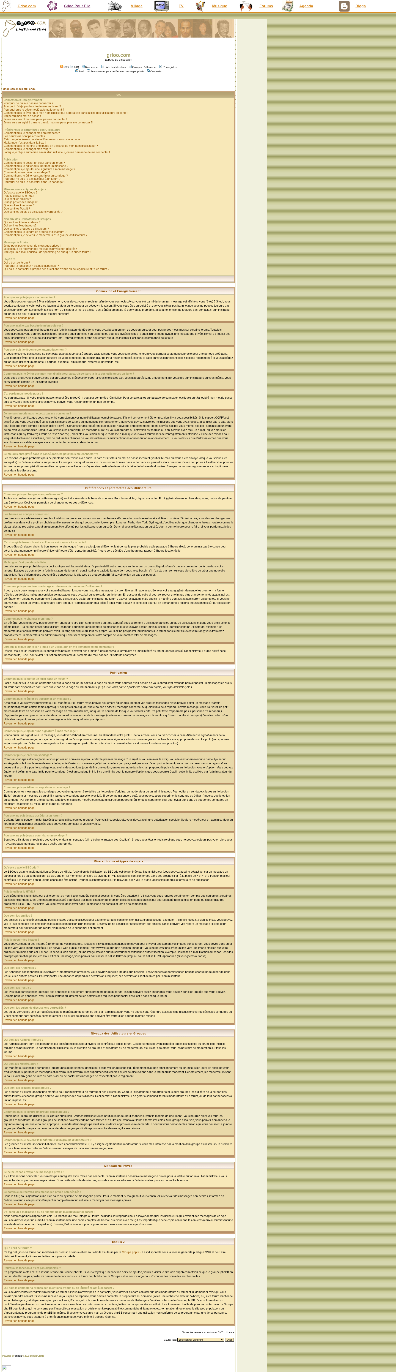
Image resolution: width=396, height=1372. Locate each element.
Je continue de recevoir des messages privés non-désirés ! (40, 248)
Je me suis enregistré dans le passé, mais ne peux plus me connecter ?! (48, 122)
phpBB (18, 1355)
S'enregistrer (170, 67)
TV (181, 6)
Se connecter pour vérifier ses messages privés (117, 71)
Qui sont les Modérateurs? (20, 225)
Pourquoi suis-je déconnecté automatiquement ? (34, 109)
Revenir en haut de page (19, 318)
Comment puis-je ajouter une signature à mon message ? (39, 169)
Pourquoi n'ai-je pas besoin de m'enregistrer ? (32, 106)
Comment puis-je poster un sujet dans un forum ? (34, 162)
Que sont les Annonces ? (19, 205)
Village (137, 6)
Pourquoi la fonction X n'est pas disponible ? (31, 265)
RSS (66, 67)
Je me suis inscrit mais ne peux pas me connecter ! (35, 119)
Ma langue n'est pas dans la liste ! (25, 142)
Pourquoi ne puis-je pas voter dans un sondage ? (34, 182)
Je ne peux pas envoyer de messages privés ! (32, 245)
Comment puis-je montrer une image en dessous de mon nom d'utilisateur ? (51, 145)
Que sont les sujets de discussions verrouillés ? (33, 211)
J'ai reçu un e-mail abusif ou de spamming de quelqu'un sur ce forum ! (47, 252)
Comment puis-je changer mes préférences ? (32, 133)
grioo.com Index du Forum (19, 88)
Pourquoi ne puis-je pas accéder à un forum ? (32, 178)
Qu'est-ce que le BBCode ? (20, 192)
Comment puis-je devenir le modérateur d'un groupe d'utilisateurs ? (45, 235)
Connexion (156, 71)
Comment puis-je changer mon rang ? (27, 149)
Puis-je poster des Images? (21, 202)
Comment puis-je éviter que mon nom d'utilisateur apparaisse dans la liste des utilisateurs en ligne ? (66, 112)
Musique (219, 6)
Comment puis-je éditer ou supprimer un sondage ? (36, 175)
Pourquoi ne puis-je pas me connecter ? (28, 103)
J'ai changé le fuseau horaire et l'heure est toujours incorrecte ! (42, 139)
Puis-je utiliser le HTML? (19, 195)
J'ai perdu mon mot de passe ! (22, 116)
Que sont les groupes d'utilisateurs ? (26, 228)
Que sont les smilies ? (17, 199)
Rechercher (92, 67)
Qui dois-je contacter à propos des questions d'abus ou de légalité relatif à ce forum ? (56, 269)
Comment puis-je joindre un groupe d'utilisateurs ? (35, 232)
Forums (266, 6)
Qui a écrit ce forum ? (17, 262)
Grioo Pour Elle (77, 6)
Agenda (306, 6)
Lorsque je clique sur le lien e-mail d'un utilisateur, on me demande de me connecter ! (57, 152)
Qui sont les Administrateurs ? (22, 222)
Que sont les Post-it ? (17, 208)
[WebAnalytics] (7, 1370)
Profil (81, 71)
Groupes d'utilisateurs (144, 67)
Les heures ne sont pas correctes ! (25, 136)
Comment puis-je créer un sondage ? (27, 172)
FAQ (76, 67)
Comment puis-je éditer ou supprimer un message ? (36, 166)
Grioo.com (27, 6)
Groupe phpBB (131, 1252)
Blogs (360, 6)
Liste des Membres (115, 67)
